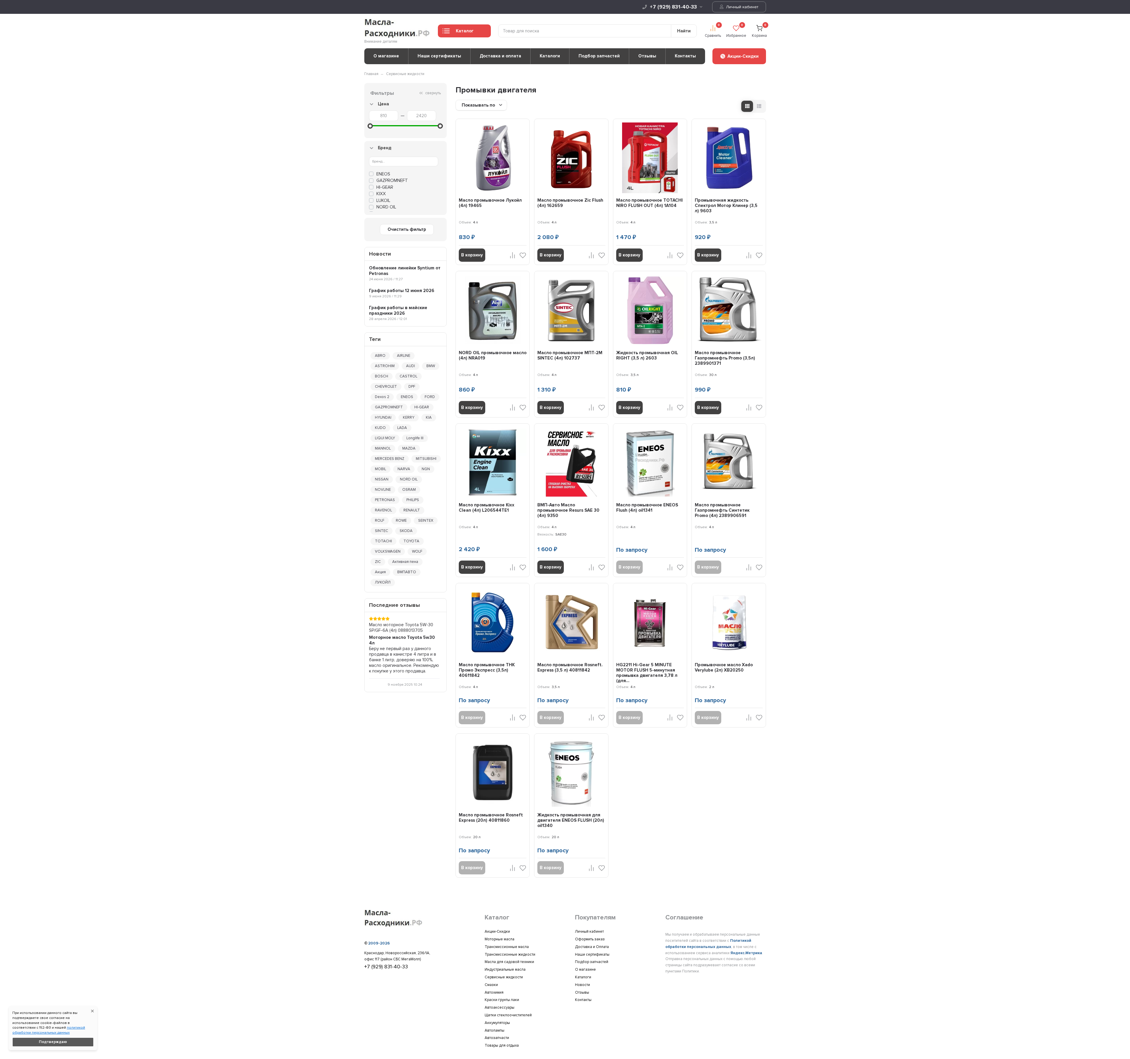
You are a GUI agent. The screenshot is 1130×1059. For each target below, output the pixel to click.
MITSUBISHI (426, 458)
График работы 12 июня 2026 (401, 290)
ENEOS (383, 174)
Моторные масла (499, 939)
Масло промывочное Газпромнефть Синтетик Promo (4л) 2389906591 (722, 510)
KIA (429, 417)
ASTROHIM (385, 366)
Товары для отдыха (502, 1045)
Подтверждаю (53, 1042)
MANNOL (383, 448)
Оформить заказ (590, 939)
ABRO (380, 355)
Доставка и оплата (500, 56)
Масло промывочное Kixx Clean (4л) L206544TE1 (486, 507)
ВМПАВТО (406, 572)
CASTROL (408, 376)
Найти (684, 31)
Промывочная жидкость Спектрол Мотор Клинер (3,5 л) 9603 (726, 205)
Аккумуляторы (497, 1022)
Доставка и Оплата (592, 946)
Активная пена (405, 561)
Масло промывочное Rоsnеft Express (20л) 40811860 (491, 817)
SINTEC (381, 530)
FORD (430, 397)
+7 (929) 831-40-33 (673, 7)
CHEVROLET (386, 386)
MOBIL (380, 469)
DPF (411, 386)
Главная (371, 74)
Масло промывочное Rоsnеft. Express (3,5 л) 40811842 (570, 667)
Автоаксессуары (499, 1007)
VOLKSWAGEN (388, 551)
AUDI (410, 366)
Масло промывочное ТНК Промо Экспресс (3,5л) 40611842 (487, 670)
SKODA (406, 530)
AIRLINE (403, 355)
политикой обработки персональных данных (48, 1030)
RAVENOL (383, 510)
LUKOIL (383, 200)
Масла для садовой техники (509, 961)
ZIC (378, 561)
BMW (430, 366)
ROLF (379, 520)
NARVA (404, 469)
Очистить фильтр (407, 229)
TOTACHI (383, 541)
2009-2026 (379, 943)
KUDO (380, 427)
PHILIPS (412, 500)
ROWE (401, 520)
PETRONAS (385, 500)
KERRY (408, 417)
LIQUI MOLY (385, 438)
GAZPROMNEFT (392, 180)
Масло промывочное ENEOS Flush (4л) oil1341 (647, 507)
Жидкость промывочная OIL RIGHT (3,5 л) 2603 (647, 355)
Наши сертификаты (439, 56)
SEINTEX (425, 520)
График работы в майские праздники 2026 (398, 310)
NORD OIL (409, 479)
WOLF (417, 551)
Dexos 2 (382, 397)
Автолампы (494, 1030)
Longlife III (414, 438)
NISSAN (381, 479)
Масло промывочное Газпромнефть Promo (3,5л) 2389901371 (725, 358)
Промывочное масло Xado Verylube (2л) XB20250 (724, 667)
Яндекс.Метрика (746, 953)
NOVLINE (383, 489)
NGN (426, 469)
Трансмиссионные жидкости (510, 954)
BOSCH (381, 376)
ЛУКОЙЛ (382, 582)
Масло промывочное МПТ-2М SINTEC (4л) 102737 (569, 355)
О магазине (386, 56)
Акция (380, 572)
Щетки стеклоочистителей (508, 1015)
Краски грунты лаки (502, 999)
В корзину (472, 255)
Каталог (464, 31)
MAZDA (409, 448)
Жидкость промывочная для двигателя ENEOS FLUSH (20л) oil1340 (570, 820)
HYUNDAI (383, 417)
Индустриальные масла (505, 969)
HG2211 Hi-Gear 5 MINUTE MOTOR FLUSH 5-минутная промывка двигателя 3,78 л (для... (646, 672)
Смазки (491, 984)
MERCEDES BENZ (389, 458)
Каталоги (550, 56)
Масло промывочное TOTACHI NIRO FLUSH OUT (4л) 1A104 (649, 203)
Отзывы (647, 56)
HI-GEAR (384, 187)
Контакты (685, 56)
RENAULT (411, 510)
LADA (402, 427)
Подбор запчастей (599, 56)
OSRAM (409, 489)
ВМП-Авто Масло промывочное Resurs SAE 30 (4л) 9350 (568, 510)
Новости (582, 984)
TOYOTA (411, 541)
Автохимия (494, 992)
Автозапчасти (497, 1037)
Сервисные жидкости (405, 74)
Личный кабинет (741, 6)
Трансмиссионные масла (507, 946)
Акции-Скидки (497, 931)
